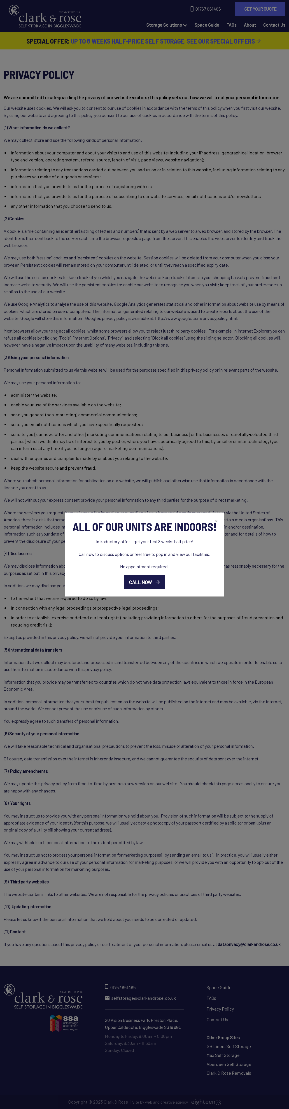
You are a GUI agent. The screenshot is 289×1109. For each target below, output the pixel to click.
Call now (140, 582)
